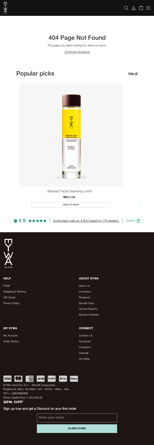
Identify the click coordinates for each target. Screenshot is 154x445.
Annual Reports (88, 309)
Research (84, 297)
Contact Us (86, 336)
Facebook (85, 341)
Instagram (85, 347)
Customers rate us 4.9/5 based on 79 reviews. (86, 221)
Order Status (11, 341)
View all (133, 73)
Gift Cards (9, 297)
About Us (84, 286)
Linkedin (84, 353)
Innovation (85, 292)
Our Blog (84, 359)
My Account (10, 336)
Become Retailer (89, 315)
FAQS (6, 286)
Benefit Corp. (87, 303)
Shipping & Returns (14, 292)
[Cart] (141, 8)
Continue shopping (77, 52)
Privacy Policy (11, 303)
